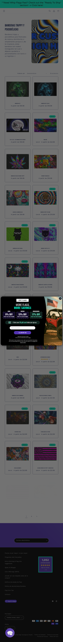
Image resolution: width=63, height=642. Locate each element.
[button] (10, 632)
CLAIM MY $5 (22, 332)
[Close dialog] (60, 298)
